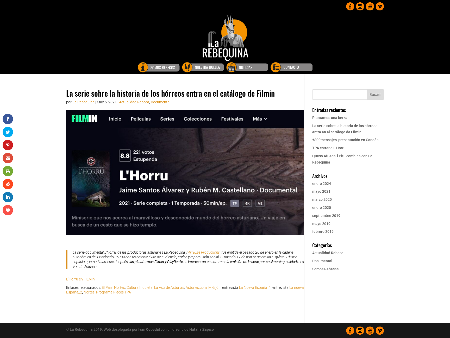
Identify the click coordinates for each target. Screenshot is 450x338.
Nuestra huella (203, 68)
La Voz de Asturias (169, 287)
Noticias (247, 68)
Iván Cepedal (149, 329)
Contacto (291, 68)
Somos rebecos (159, 68)
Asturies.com (196, 287)
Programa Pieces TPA (113, 292)
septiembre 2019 (326, 216)
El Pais (107, 287)
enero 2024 (321, 183)
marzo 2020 (322, 199)
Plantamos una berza (329, 118)
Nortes (119, 287)
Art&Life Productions (204, 252)
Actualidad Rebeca (134, 102)
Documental (160, 102)
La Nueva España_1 (255, 287)
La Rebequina (83, 102)
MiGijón (214, 287)
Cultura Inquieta (140, 287)
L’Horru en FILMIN (80, 279)
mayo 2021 (321, 191)
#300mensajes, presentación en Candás (345, 140)
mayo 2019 (321, 224)
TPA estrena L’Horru (329, 148)
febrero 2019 (323, 231)
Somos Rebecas (325, 269)
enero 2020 (321, 207)
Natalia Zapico (201, 329)
